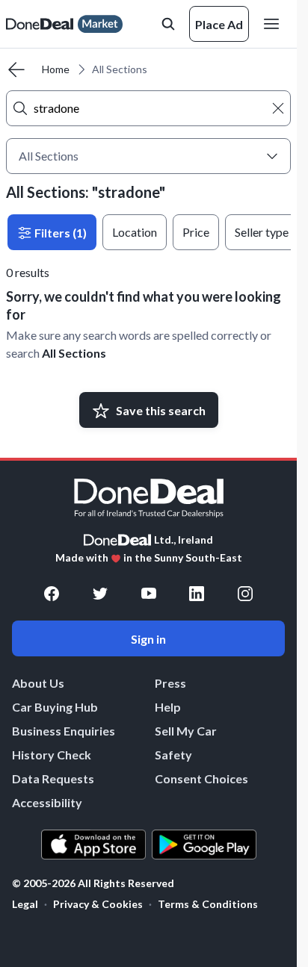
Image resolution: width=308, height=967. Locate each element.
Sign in (148, 639)
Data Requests (53, 778)
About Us (38, 683)
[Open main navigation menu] (274, 24)
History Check (51, 754)
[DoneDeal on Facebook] (52, 594)
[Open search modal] (168, 24)
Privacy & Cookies (98, 904)
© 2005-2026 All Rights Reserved (93, 883)
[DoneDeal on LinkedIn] (197, 594)
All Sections (74, 353)
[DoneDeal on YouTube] (149, 594)
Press (170, 683)
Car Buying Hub (55, 707)
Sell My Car (186, 731)
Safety (173, 754)
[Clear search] (278, 108)
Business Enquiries (63, 731)
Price (195, 232)
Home (56, 69)
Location (134, 232)
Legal (25, 904)
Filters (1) (59, 233)
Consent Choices (201, 778)
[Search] (20, 108)
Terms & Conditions (208, 904)
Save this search (161, 410)
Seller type (262, 232)
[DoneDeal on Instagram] (245, 594)
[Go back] (16, 69)
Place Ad (219, 24)
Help (168, 707)
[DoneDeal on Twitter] (100, 594)
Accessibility (47, 802)
